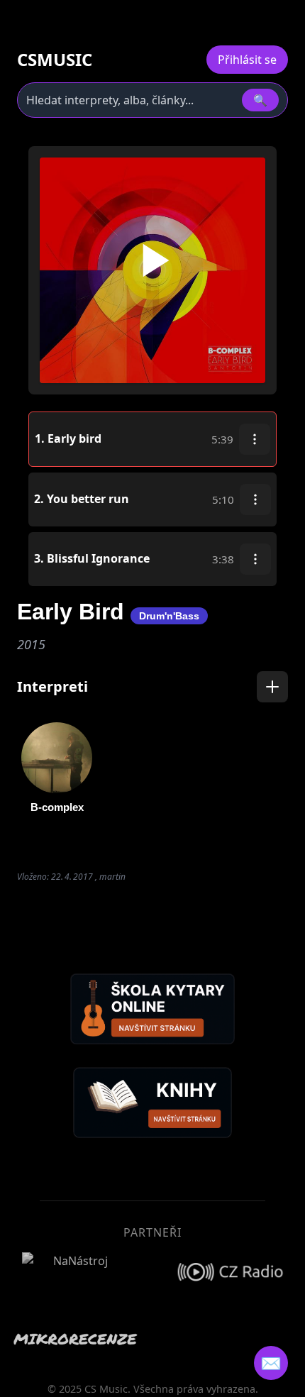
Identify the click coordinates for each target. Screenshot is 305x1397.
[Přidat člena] (272, 686)
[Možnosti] (254, 439)
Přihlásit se (247, 59)
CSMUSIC (54, 59)
